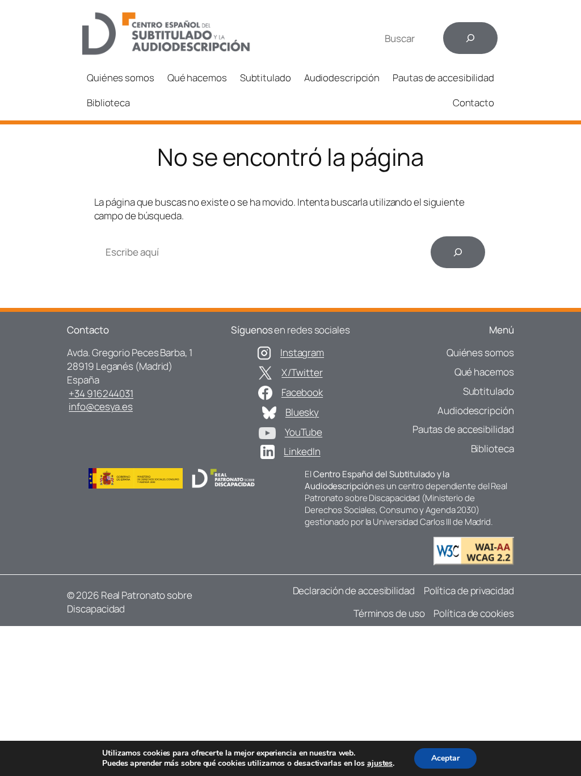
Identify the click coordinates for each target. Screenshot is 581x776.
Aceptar (445, 758)
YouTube (303, 432)
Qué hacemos (197, 77)
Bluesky (302, 412)
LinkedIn (302, 451)
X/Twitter (301, 372)
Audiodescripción (342, 77)
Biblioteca (108, 102)
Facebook (302, 392)
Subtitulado (265, 77)
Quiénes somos (120, 77)
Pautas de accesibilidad (443, 77)
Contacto (473, 102)
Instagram (302, 352)
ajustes (380, 763)
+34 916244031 (101, 393)
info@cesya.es (101, 406)
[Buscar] (470, 38)
